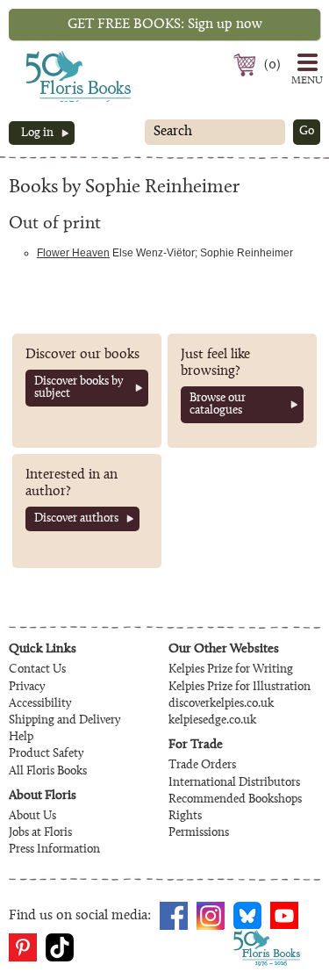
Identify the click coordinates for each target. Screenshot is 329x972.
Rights (185, 816)
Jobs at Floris (40, 833)
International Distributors (234, 783)
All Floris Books (48, 772)
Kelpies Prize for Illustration (239, 687)
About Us (32, 816)
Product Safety (46, 754)
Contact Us (37, 670)
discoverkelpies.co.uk (221, 704)
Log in (37, 133)
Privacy (27, 687)
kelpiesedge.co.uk (212, 721)
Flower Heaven (73, 253)
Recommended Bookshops (235, 800)
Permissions (198, 833)
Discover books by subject (78, 388)
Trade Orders (202, 766)
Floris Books (45, 56)
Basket (247, 65)
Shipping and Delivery (64, 721)
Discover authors (76, 519)
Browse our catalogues (218, 404)
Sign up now (165, 25)
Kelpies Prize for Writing (230, 670)
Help (21, 737)
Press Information (54, 850)
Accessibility (40, 704)
